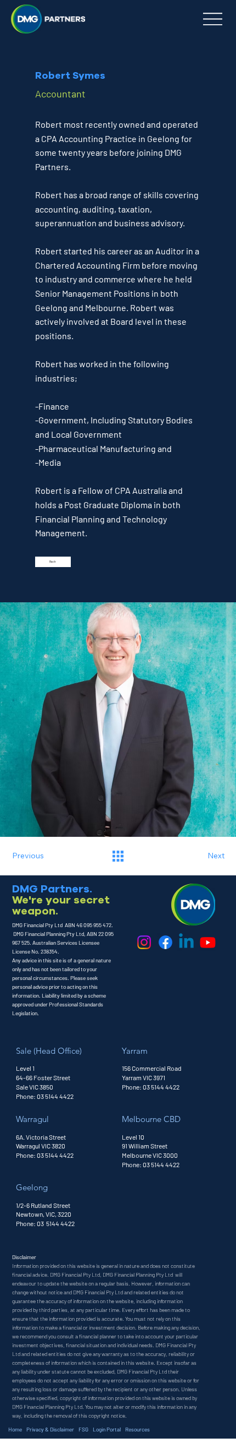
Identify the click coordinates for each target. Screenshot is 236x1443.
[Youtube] (208, 942)
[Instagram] (144, 942)
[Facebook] (165, 942)
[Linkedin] (186, 942)
